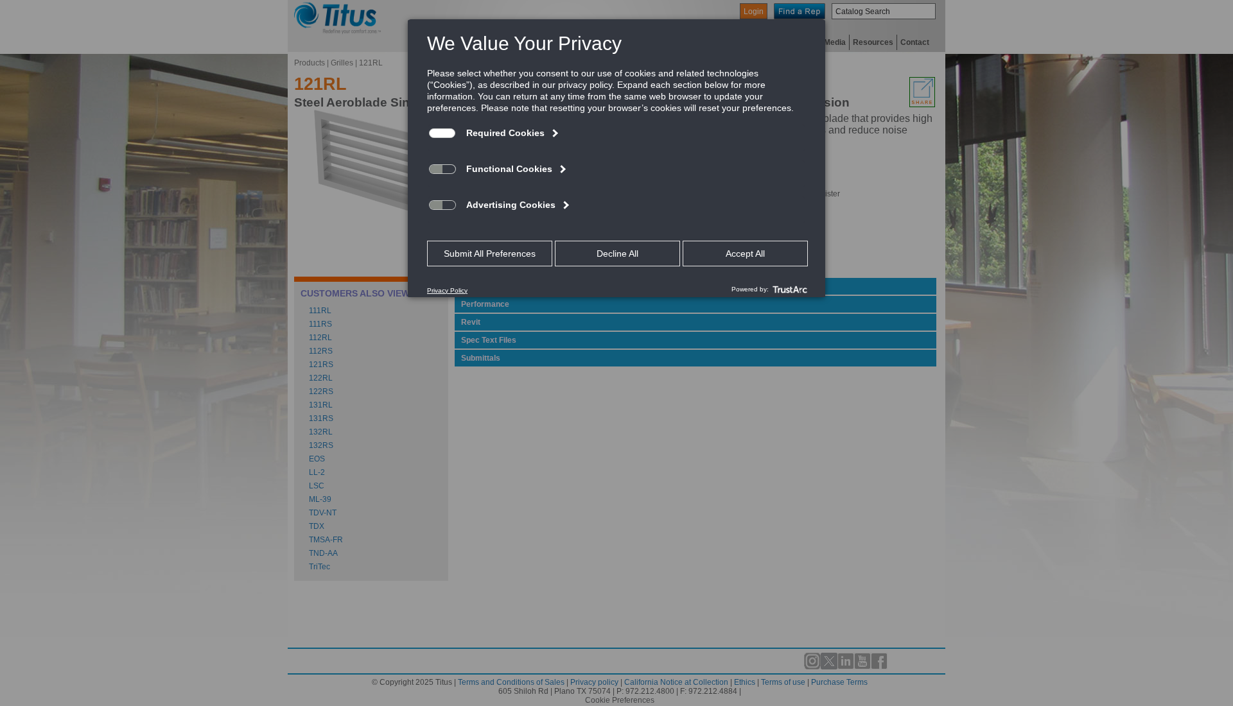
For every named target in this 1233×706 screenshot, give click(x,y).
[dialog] (616, 158)
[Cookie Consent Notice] (616, 158)
